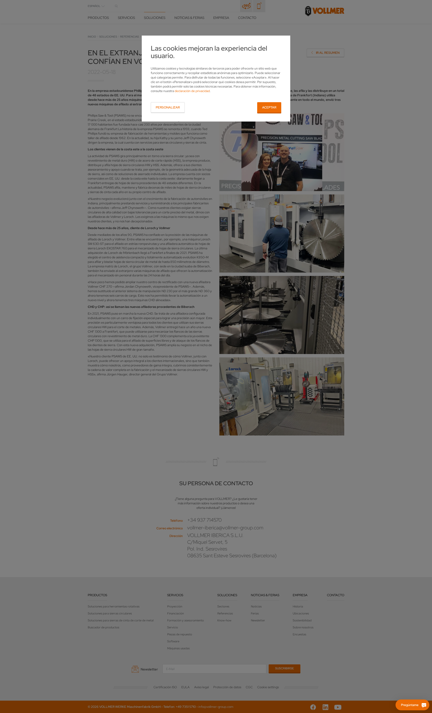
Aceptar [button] (269, 107)
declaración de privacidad (192, 91)
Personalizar (168, 107)
